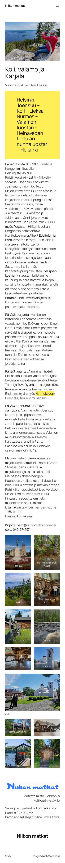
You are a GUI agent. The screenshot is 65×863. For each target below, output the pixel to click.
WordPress (54, 856)
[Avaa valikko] (58, 6)
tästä (56, 817)
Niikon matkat (15, 5)
